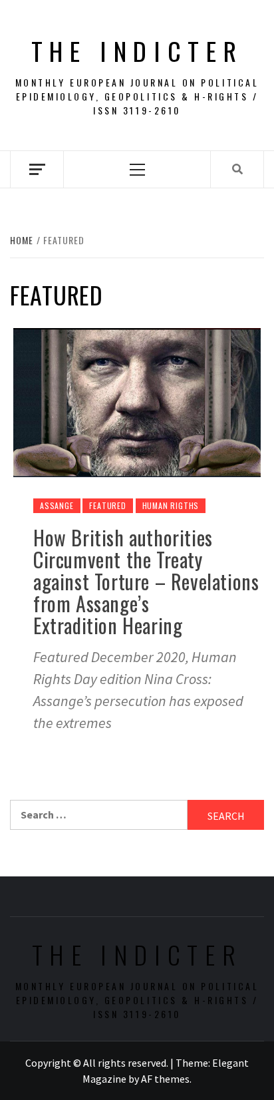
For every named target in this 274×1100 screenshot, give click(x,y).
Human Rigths (171, 505)
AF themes (165, 1078)
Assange (57, 505)
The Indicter (137, 50)
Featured (107, 505)
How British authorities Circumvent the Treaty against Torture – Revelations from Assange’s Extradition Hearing (146, 581)
